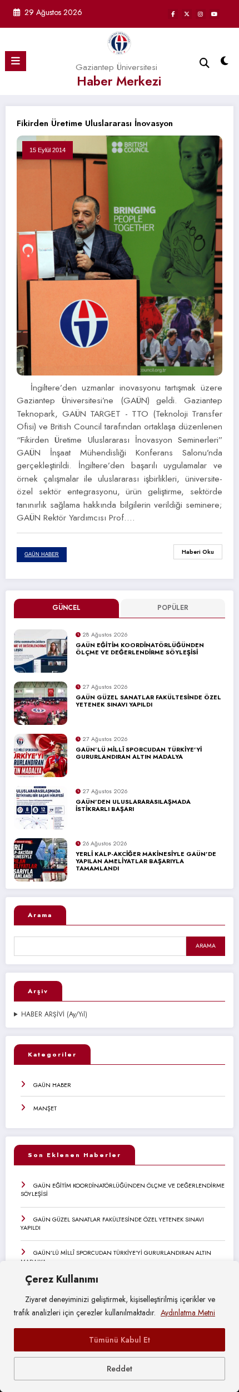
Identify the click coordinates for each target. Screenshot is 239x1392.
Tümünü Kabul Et (119, 1339)
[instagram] (201, 14)
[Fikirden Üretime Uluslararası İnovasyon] (119, 255)
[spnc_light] (225, 63)
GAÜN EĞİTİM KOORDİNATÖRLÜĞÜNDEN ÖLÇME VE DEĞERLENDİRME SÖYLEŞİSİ (140, 649)
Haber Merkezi (119, 81)
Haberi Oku (198, 552)
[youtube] (215, 14)
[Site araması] (204, 63)
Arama (40, 914)
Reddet (119, 1368)
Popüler (172, 608)
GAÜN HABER (52, 1084)
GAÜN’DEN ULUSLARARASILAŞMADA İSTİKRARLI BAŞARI (133, 805)
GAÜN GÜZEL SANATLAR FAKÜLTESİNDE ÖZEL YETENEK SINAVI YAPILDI (148, 701)
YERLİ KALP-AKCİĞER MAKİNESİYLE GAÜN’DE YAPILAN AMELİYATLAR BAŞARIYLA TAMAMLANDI (146, 861)
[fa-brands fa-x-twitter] (187, 14)
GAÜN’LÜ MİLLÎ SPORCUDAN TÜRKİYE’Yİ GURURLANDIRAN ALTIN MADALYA (139, 753)
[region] (119, 1326)
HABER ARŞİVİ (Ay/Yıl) (54, 1014)
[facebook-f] (173, 14)
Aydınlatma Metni (188, 1312)
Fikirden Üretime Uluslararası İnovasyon (95, 123)
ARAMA (206, 946)
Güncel (66, 608)
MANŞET (45, 1108)
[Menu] (15, 61)
